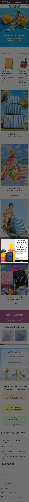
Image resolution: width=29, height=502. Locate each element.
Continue (21, 261)
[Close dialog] (27, 239)
